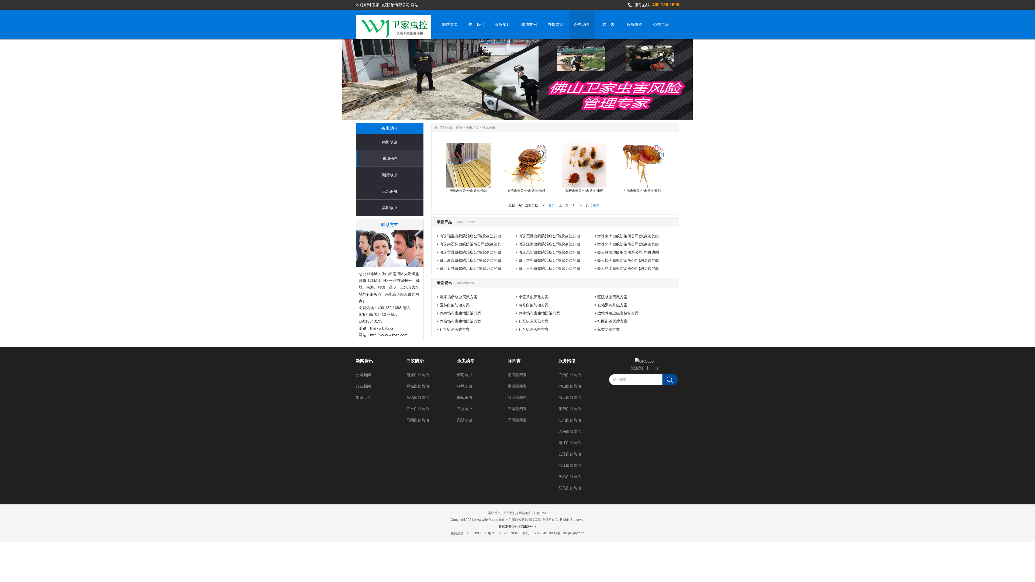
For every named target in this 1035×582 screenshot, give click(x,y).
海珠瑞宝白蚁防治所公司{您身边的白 (470, 236)
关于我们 (509, 513)
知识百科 (363, 397)
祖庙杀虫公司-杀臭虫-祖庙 (642, 190)
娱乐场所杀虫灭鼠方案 (458, 297)
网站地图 (525, 513)
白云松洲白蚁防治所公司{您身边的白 (628, 260)
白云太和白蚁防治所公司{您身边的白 (549, 260)
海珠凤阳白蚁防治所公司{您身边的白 (549, 252)
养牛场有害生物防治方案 (539, 313)
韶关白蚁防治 (569, 488)
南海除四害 (517, 375)
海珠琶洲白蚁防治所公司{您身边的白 (549, 236)
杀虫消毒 (472, 127)
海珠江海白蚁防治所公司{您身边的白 (549, 244)
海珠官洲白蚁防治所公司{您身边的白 (470, 252)
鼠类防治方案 (608, 329)
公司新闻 (363, 375)
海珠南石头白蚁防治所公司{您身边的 (470, 244)
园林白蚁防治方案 (455, 305)
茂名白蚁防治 (569, 476)
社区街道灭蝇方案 (534, 329)
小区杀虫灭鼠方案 (534, 297)
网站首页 (494, 513)
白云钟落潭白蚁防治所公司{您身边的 (628, 252)
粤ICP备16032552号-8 (517, 526)
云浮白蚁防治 (569, 454)
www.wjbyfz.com (486, 520)
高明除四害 (517, 420)
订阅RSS (540, 513)
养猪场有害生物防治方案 (460, 321)
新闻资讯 (364, 360)
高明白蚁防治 (417, 420)
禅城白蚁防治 (417, 386)
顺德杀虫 (389, 175)
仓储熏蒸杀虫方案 (612, 305)
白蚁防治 (415, 360)
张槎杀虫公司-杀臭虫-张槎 (584, 190)
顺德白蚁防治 (417, 397)
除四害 (514, 360)
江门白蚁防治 (569, 420)
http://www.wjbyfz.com (389, 335)
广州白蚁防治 (569, 375)
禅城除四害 (517, 386)
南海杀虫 (389, 142)
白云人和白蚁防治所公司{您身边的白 (549, 268)
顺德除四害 (517, 397)
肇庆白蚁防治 (569, 409)
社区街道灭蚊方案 (455, 329)
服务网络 (567, 360)
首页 (459, 127)
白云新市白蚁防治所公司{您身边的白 (470, 260)
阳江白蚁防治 (569, 443)
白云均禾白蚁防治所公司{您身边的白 (628, 268)
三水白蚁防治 (417, 409)
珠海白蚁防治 (569, 431)
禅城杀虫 (390, 158)
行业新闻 (363, 386)
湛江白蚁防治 (569, 465)
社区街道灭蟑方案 (612, 321)
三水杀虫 (389, 191)
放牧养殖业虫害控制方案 (618, 313)
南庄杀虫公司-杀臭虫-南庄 (468, 190)
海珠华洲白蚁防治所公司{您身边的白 (628, 244)
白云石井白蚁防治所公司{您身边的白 (470, 268)
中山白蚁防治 (569, 386)
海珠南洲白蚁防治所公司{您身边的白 (628, 236)
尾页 (596, 205)
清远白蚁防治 (569, 397)
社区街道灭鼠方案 (534, 321)
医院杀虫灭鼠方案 (612, 297)
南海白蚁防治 (417, 375)
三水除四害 (517, 409)
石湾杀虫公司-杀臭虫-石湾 (526, 190)
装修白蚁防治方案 (534, 305)
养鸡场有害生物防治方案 (460, 313)
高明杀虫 (389, 208)
